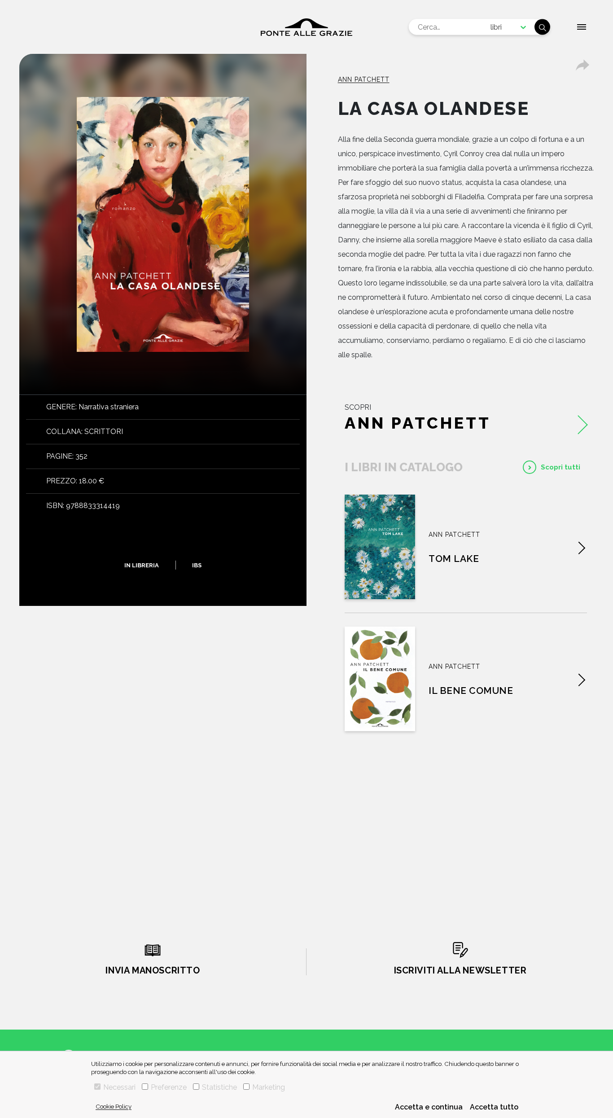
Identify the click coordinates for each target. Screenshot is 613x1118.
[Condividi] (582, 65)
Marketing (268, 1087)
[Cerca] (542, 27)
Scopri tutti (560, 467)
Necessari (119, 1087)
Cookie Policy (113, 1106)
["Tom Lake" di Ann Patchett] (380, 547)
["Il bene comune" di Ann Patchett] (380, 679)
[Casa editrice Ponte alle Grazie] (306, 27)
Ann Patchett (364, 79)
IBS (196, 564)
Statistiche (219, 1087)
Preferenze (169, 1087)
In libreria (141, 564)
